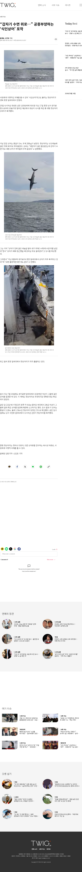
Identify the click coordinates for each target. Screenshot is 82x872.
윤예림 (2, 38)
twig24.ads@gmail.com (44, 858)
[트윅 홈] (8, 5)
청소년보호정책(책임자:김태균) (52, 854)
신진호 (7, 38)
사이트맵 (62, 854)
